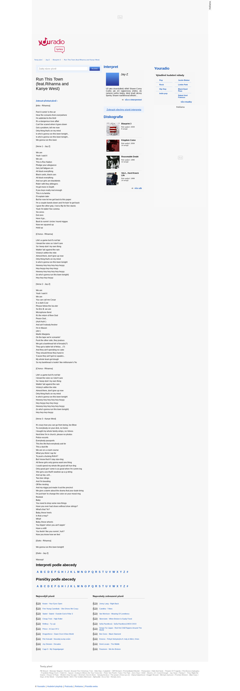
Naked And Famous (183, 96)
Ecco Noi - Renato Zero (111, 677)
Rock (161, 85)
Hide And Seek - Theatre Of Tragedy (166, 671)
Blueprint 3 (57, 60)
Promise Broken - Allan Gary (186, 675)
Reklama (79, 686)
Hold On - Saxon (66, 673)
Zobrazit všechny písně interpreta (124, 109)
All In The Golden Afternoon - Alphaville (85, 677)
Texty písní (38, 60)
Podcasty (69, 686)
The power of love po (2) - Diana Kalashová (127, 675)
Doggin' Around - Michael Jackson (159, 675)
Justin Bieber (184, 80)
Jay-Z (48, 60)
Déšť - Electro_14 (149, 673)
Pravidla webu (91, 686)
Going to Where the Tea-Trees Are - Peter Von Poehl (95, 673)
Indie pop (163, 93)
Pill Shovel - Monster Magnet (51, 671)
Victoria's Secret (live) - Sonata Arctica (93, 675)
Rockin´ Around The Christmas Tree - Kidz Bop (83, 671)
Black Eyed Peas (183, 90)
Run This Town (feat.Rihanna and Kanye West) (81, 60)
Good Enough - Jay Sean (167, 673)
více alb (138, 188)
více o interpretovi (133, 100)
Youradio (41, 686)
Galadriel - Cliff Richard (112, 671)
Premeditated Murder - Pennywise (136, 671)
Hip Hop (162, 89)
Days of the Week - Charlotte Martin (54, 677)
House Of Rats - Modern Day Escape (62, 675)
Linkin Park (183, 85)
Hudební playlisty (55, 686)
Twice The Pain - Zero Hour (129, 673)
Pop (161, 80)
